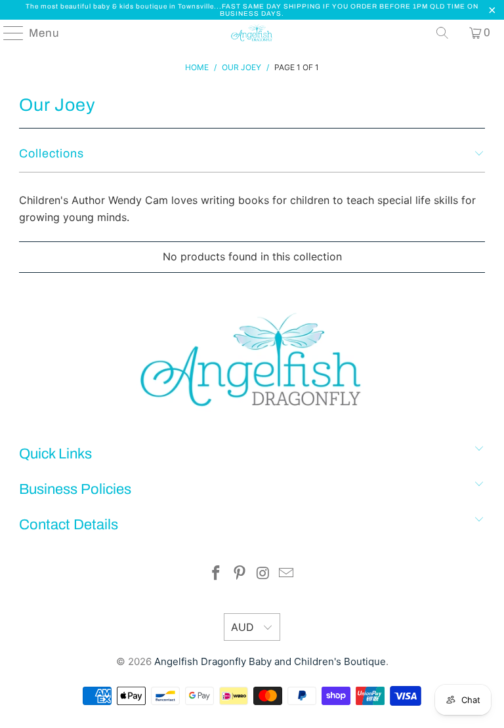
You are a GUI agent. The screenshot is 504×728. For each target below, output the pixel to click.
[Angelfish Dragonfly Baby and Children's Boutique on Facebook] (216, 574)
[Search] (442, 33)
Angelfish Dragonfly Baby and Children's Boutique (270, 661)
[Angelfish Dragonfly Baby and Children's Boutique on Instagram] (263, 574)
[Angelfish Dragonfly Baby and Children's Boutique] (252, 33)
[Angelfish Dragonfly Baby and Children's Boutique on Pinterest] (239, 574)
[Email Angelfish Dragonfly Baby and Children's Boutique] (287, 574)
